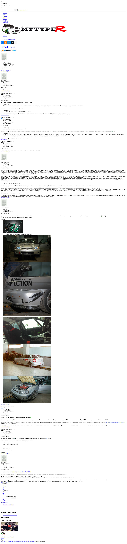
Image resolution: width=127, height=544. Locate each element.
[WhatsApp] (12, 50)
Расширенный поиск (22, 9)
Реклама (5, 19)
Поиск (16, 9)
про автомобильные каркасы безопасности (115, 422)
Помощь (5, 20)
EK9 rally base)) (8, 47)
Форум (4, 14)
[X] (12, 42)
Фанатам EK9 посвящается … (10, 515)
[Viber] (10, 50)
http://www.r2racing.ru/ (5, 70)
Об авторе (5, 21)
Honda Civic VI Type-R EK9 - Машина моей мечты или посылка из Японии (18, 541)
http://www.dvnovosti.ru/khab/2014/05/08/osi (21, 471)
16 (3, 499)
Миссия (5, 17)
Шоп (4, 15)
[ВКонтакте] (2, 42)
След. (4, 500)
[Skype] (14, 50)
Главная (5, 13)
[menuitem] (64, 37)
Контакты (5, 22)
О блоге (5, 16)
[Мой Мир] (9, 42)
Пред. (4, 485)
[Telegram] (16, 50)
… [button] (3, 495)
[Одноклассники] (5, 42)
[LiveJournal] (9, 50)
